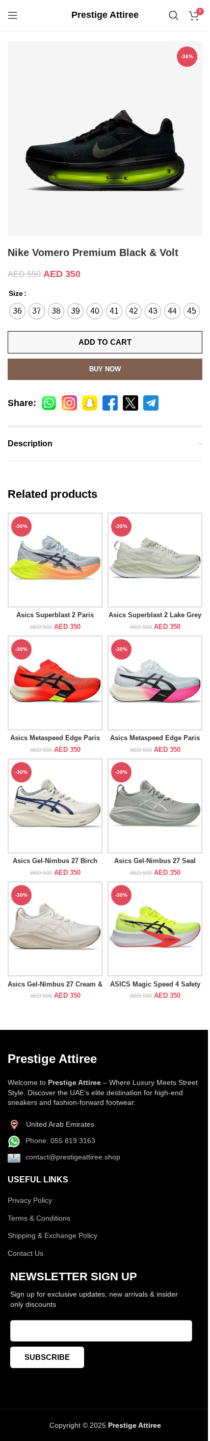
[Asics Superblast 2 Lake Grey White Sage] (155, 560)
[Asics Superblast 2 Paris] (55, 560)
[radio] (17, 311)
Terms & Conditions (39, 1218)
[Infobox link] (105, 15)
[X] (130, 403)
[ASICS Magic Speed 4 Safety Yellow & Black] (155, 928)
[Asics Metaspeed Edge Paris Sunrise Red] (55, 683)
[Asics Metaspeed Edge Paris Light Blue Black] (155, 683)
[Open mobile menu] (13, 15)
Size (16, 293)
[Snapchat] (89, 403)
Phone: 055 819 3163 (60, 1140)
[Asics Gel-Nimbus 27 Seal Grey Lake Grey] (155, 806)
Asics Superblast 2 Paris (55, 615)
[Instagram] (69, 403)
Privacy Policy (30, 1200)
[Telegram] (151, 403)
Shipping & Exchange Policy (52, 1235)
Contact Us (25, 1253)
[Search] (174, 15)
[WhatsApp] (49, 403)
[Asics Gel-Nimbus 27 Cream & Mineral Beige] (55, 928)
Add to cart (105, 342)
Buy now (105, 369)
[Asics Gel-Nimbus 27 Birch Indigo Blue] (55, 806)
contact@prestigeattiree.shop (72, 1157)
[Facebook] (110, 403)
